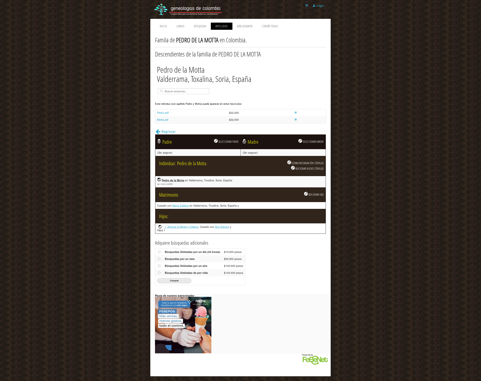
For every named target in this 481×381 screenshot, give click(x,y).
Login (320, 5)
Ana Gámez (222, 227)
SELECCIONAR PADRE (228, 142)
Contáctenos (270, 26)
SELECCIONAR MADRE (313, 142)
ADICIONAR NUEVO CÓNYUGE (309, 168)
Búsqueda (200, 26)
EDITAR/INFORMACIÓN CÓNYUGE (307, 163)
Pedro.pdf (163, 113)
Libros (180, 26)
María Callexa (180, 205)
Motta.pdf (162, 119)
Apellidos (222, 26)
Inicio (163, 26)
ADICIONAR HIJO (316, 194)
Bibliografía (245, 26)
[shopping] (307, 5)
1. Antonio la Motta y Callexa (181, 227)
